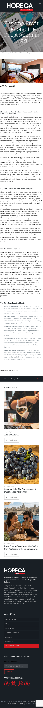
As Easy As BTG (11, 434)
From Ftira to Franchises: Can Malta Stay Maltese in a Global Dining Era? (21, 547)
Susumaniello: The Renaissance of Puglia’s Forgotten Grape (20, 490)
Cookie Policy (17, 701)
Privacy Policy (6, 701)
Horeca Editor (17, 53)
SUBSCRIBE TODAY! (12, 646)
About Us (8, 637)
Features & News (11, 619)
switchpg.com (31, 704)
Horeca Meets (10, 628)
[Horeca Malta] (21, 6)
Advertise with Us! (12, 633)
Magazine (8, 624)
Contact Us (9, 641)
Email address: (10, 662)
